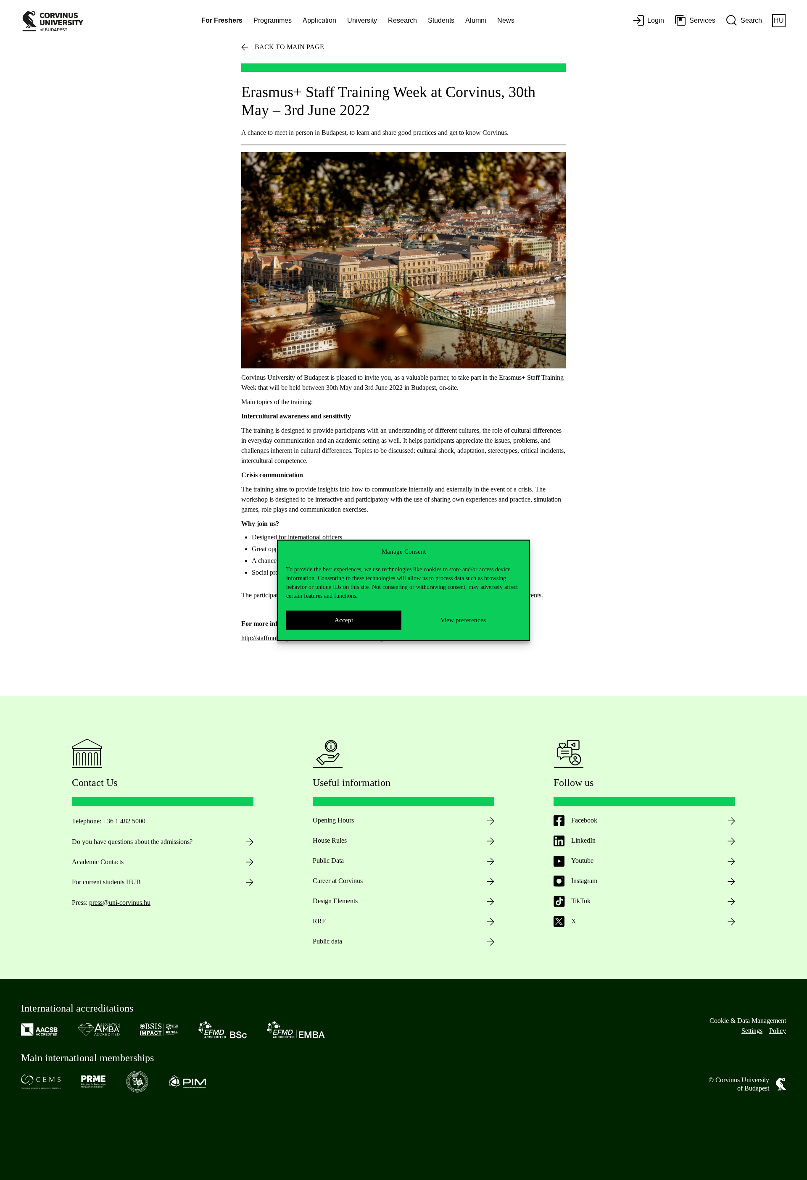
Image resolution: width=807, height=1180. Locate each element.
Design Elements (335, 900)
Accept (344, 619)
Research (402, 20)
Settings (751, 1030)
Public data (327, 941)
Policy (777, 1030)
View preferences (463, 619)
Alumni (475, 20)
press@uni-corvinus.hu (119, 902)
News (505, 20)
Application (319, 20)
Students (441, 20)
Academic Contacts (98, 861)
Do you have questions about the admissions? (132, 841)
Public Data (328, 860)
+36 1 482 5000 (124, 821)
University (362, 20)
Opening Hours (333, 820)
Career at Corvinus (338, 880)
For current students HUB (106, 882)
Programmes (272, 20)
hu (779, 20)
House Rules (330, 840)
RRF (319, 921)
